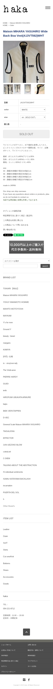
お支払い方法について (8, 650)
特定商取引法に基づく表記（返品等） (18, 216)
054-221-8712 (9, 608)
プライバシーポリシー (8, 671)
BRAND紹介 (32, 655)
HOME (5, 23)
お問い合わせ (32, 645)
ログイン (4, 666)
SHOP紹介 (4, 655)
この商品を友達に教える (13, 220)
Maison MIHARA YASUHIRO (20, 23)
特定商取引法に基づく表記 (9, 661)
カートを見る (32, 666)
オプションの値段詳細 (12, 211)
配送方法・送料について (35, 650)
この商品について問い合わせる (15, 225)
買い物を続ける (9, 230)
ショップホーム (6, 645)
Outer (12, 25)
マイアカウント (33, 661)
